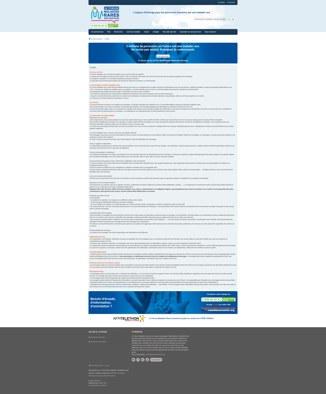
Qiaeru (113, 376)
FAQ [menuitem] (108, 32)
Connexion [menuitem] (231, 2)
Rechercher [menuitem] (118, 32)
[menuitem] (133, 32)
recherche (189, 107)
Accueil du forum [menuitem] (97, 32)
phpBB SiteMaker (95, 381)
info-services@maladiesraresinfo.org (112, 287)
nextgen (122, 373)
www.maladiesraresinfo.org (155, 354)
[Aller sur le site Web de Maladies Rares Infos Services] (218, 310)
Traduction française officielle (99, 376)
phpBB (101, 370)
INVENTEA (113, 373)
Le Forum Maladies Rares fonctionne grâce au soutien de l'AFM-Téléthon (181, 318)
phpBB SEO (102, 383)
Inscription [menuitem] (221, 2)
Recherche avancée (98, 337)
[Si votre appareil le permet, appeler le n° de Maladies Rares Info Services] (218, 299)
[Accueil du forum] (106, 15)
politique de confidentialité (146, 81)
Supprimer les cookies (98, 342)
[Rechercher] (229, 19)
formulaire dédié (95, 111)
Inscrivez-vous (163, 56)
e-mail (215, 304)
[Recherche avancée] (233, 19)
